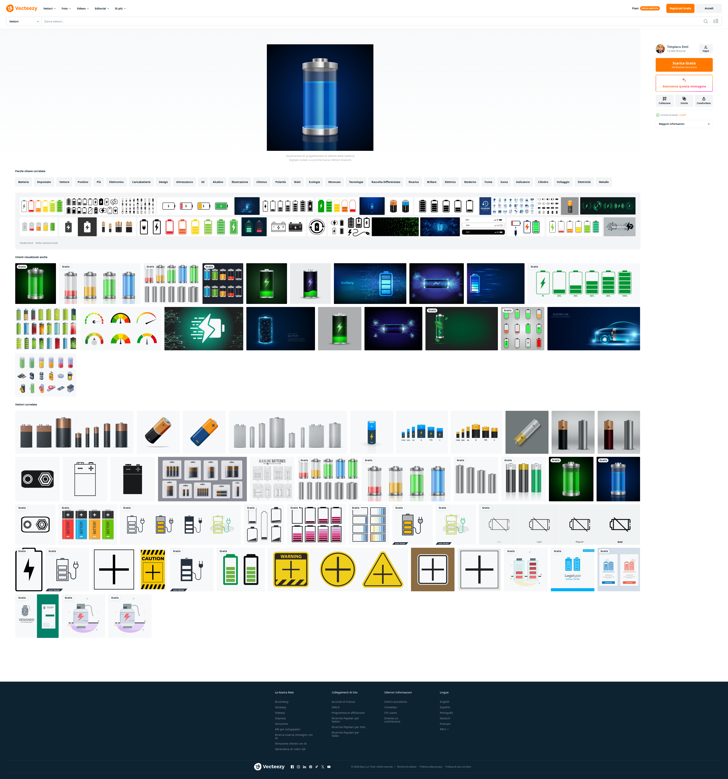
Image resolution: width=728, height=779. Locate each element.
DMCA (336, 707)
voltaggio (563, 182)
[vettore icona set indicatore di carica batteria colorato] (223, 283)
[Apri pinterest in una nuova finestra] (310, 766)
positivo (83, 182)
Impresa (280, 718)
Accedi (709, 8)
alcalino (218, 182)
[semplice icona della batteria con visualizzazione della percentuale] (584, 283)
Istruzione (281, 724)
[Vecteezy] (21, 8)
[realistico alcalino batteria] (573, 432)
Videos (81, 8)
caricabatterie (141, 182)
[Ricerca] (705, 21)
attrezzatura (184, 182)
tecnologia (356, 182)
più (99, 182)
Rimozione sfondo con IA (291, 743)
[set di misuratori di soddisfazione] (120, 328)
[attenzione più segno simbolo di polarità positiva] (114, 569)
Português (446, 713)
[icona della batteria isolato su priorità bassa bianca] (241, 569)
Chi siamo (390, 713)
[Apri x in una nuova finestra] (322, 766)
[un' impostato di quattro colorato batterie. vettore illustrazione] (88, 524)
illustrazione (240, 182)
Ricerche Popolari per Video (345, 734)
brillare (431, 182)
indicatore (523, 182)
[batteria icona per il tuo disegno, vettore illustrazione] (28, 569)
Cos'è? (682, 115)
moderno (470, 182)
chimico (261, 182)
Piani (635, 8)
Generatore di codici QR (290, 749)
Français (445, 724)
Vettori (48, 8)
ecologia (314, 182)
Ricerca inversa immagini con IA (294, 736)
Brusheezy (281, 701)
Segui (706, 50)
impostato (44, 182)
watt (297, 182)
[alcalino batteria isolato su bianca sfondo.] (158, 432)
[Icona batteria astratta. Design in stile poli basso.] (280, 328)
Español (445, 707)
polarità (280, 182)
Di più (119, 8)
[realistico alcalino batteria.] (527, 432)
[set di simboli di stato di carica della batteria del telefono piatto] (522, 328)
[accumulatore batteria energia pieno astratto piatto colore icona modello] (526, 569)
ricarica (414, 182)
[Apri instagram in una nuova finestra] (298, 766)
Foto (65, 8)
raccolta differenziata (386, 182)
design (163, 182)
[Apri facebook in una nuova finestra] (292, 766)
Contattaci (390, 707)
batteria (23, 182)
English (444, 701)
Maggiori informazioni (671, 124)
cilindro (543, 182)
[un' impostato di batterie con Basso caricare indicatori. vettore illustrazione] (264, 524)
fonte (488, 182)
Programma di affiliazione (348, 713)
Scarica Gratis (684, 65)
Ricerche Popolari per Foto (348, 727)
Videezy (280, 713)
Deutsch (445, 718)
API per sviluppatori (287, 729)
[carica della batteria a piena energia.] (266, 283)
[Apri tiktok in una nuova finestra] (316, 766)
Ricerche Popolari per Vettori (345, 719)
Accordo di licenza (343, 701)
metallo (604, 182)
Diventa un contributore (392, 719)
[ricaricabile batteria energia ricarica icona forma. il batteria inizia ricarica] (203, 328)
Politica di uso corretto (458, 766)
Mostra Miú (619, 227)
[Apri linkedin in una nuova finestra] (304, 766)
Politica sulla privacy (431, 766)
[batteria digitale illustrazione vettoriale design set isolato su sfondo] (171, 283)
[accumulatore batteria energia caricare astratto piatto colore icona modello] (130, 616)
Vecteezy (280, 707)
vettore (64, 182)
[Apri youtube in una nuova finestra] (328, 766)
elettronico (116, 182)
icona (504, 182)
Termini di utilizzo (406, 766)
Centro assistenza (395, 701)
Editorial (100, 8)
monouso (334, 182)
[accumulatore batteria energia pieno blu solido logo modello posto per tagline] (572, 569)
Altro (443, 729)
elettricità (584, 182)
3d (202, 182)
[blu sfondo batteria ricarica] (436, 283)
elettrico (450, 182)
